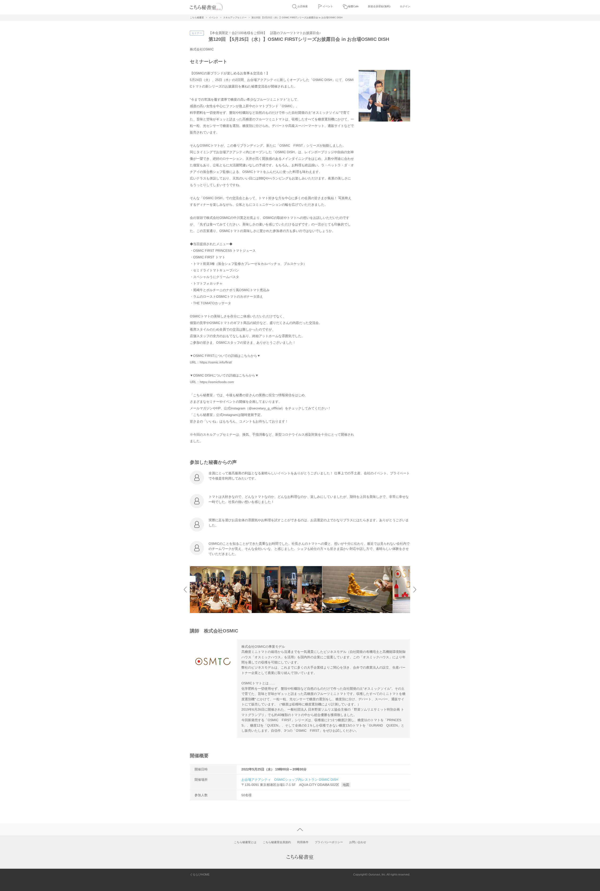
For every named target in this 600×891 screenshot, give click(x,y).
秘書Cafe (353, 6)
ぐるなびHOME (200, 874)
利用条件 (302, 842)
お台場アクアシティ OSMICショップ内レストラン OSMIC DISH (289, 779)
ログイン (405, 6)
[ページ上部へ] (300, 829)
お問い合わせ (357, 842)
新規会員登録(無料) (379, 6)
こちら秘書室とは (245, 842)
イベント (328, 6)
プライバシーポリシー (329, 842)
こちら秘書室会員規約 (277, 842)
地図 (346, 785)
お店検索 (302, 6)
